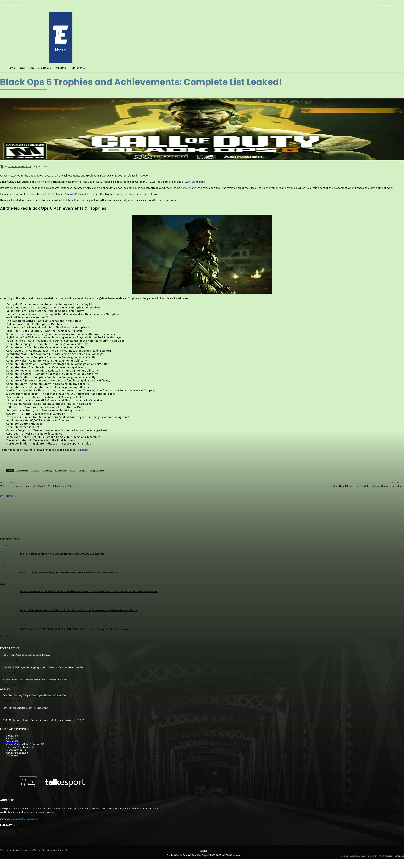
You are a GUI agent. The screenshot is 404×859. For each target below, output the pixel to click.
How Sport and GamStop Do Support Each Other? (25, 708)
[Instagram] (11, 833)
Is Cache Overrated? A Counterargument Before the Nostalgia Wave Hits (35, 680)
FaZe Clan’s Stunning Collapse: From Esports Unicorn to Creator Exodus (35, 695)
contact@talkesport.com (26, 818)
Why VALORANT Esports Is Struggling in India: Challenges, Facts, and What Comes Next (43, 667)
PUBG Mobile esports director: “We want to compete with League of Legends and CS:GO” (43, 720)
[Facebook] (3, 833)
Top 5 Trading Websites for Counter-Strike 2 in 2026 (26, 655)
